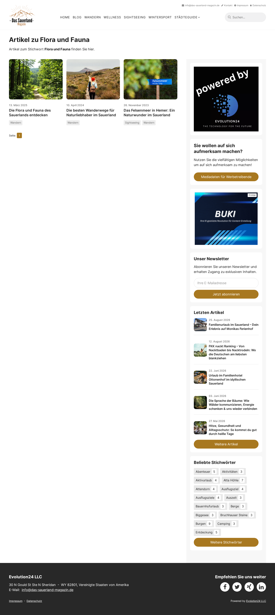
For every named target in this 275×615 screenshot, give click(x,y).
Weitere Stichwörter (226, 542)
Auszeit (234, 497)
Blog (77, 17)
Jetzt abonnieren (226, 294)
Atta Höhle (233, 480)
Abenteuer (205, 471)
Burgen (203, 524)
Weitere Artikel (226, 444)
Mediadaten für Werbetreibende (226, 177)
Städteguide (186, 17)
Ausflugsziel (232, 489)
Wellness (112, 17)
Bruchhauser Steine (236, 515)
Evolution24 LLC (256, 600)
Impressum (15, 600)
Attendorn (205, 489)
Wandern (92, 17)
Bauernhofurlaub (210, 506)
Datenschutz (34, 600)
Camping (226, 524)
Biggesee (204, 515)
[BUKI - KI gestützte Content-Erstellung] (226, 218)
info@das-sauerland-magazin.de (47, 590)
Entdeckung (206, 532)
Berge (237, 506)
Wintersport (160, 17)
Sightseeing (135, 17)
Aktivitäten (232, 471)
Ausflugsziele (207, 497)
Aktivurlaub (206, 480)
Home (65, 17)
